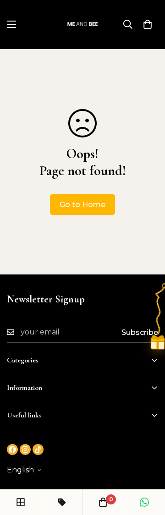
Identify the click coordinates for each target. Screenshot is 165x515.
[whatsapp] (144, 502)
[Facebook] (12, 449)
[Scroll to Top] (148, 466)
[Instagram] (25, 449)
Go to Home (82, 204)
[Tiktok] (38, 449)
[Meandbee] (83, 24)
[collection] (20, 502)
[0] (147, 24)
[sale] (61, 502)
